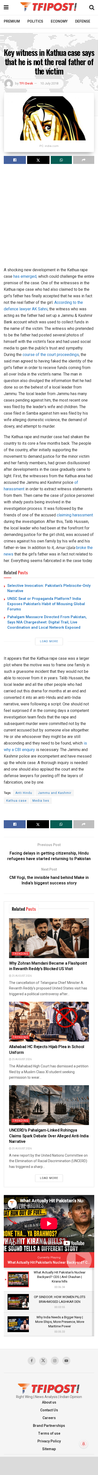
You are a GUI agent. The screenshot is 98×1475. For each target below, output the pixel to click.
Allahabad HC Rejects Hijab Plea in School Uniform (46, 1049)
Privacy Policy (49, 1441)
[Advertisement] (49, 218)
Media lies (40, 800)
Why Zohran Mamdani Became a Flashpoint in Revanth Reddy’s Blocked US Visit (48, 966)
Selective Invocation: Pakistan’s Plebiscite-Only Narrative (48, 588)
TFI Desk (26, 83)
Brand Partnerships (49, 1425)
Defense (82, 21)
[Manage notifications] (84, 1444)
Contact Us (49, 1410)
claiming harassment (75, 515)
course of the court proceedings (51, 354)
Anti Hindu (23, 793)
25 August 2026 (21, 976)
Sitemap (49, 1449)
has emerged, (25, 276)
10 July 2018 (49, 83)
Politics (35, 21)
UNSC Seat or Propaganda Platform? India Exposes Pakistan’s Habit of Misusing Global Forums (46, 604)
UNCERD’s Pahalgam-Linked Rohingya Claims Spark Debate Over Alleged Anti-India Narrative (48, 1136)
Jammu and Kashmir (54, 793)
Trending (20, 954)
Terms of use (49, 1433)
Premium (12, 21)
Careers (49, 1418)
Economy (59, 21)
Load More (49, 641)
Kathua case (16, 800)
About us (49, 1402)
